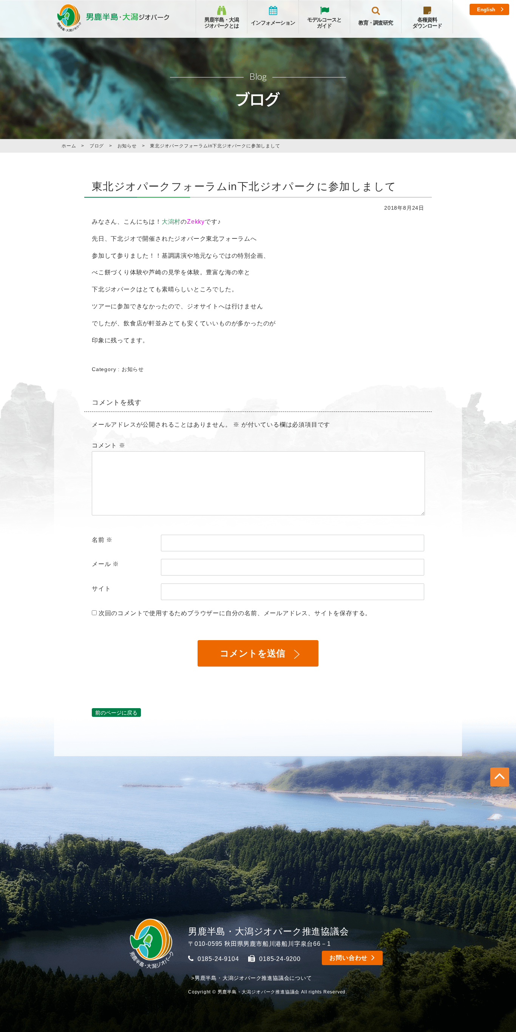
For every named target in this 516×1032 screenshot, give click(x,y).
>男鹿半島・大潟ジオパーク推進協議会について (251, 978)
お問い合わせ (348, 958)
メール (105, 564)
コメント (108, 445)
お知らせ (133, 369)
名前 (102, 540)
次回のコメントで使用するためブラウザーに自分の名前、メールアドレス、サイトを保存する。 (235, 613)
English (486, 9)
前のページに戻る (116, 712)
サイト (101, 588)
